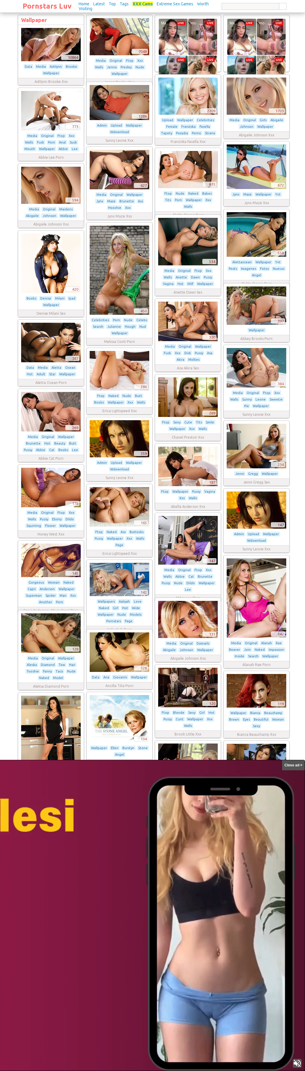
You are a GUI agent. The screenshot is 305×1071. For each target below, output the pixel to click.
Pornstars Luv (47, 6)
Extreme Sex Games (175, 3)
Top (112, 3)
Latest (99, 3)
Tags (124, 3)
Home (84, 3)
